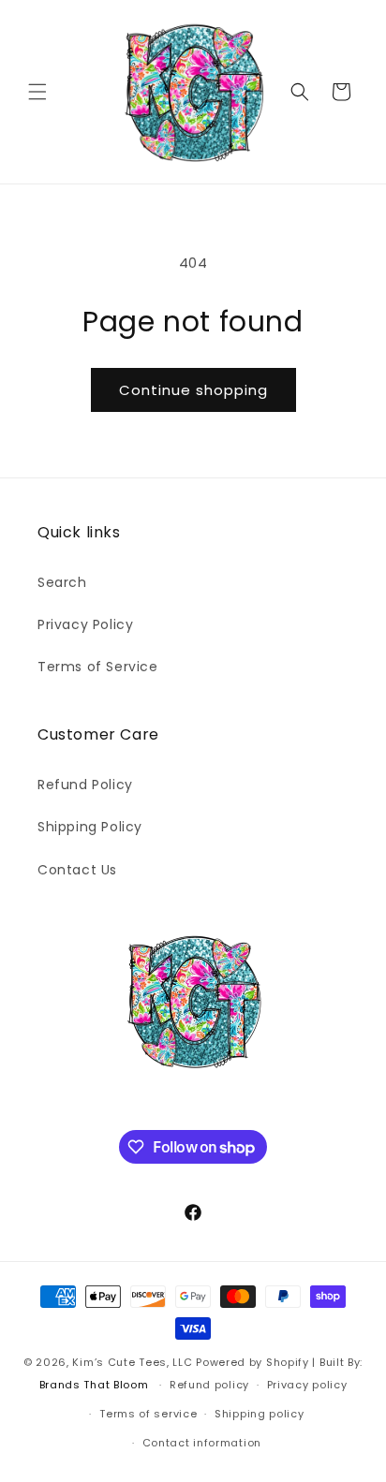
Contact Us (77, 869)
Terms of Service (97, 666)
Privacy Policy (85, 624)
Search (62, 582)
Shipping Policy (89, 826)
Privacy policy (307, 1384)
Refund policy (209, 1384)
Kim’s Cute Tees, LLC (132, 1362)
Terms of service (148, 1413)
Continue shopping (193, 390)
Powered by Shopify (252, 1362)
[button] (37, 91)
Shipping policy (259, 1413)
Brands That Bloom (94, 1384)
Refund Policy (85, 784)
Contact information (201, 1442)
